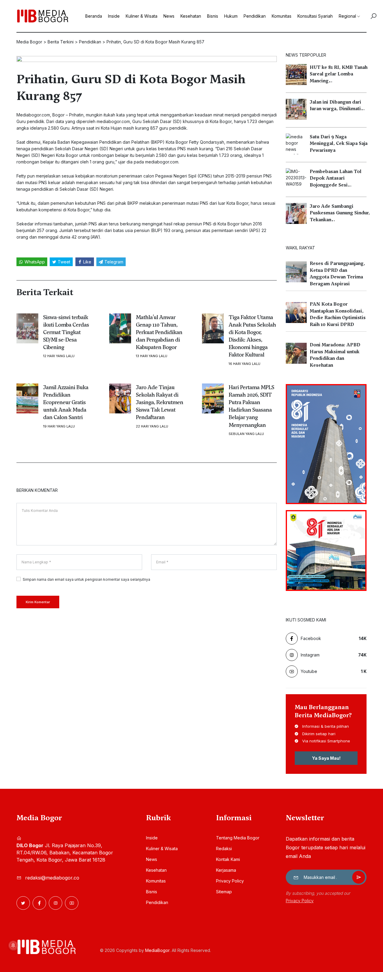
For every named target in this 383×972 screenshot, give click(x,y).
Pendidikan (255, 16)
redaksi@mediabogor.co (52, 878)
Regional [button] (347, 16)
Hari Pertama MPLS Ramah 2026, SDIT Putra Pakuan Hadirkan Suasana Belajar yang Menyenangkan (251, 406)
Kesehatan (190, 16)
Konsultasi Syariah (315, 16)
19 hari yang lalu (59, 426)
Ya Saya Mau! (326, 758)
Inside (114, 16)
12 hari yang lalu (59, 356)
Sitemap (224, 891)
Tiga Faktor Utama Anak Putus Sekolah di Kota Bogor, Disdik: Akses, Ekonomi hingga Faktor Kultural (252, 336)
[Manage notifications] (13, 945)
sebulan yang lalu (246, 434)
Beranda (93, 16)
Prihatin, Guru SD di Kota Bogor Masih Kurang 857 (130, 87)
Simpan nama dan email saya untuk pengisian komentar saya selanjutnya (86, 579)
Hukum (231, 16)
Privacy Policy (230, 880)
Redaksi (224, 848)
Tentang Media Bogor (237, 837)
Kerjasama (226, 870)
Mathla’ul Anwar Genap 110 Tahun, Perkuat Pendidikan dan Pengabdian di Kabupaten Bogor (159, 332)
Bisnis (212, 16)
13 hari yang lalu (151, 356)
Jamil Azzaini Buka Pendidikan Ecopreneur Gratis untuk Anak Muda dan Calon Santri (65, 402)
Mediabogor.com (33, 114)
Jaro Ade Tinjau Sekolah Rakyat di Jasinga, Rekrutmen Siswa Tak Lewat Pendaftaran (159, 402)
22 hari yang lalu (152, 426)
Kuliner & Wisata (141, 16)
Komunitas (281, 16)
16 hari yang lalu (244, 364)
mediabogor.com (113, 121)
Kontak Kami (228, 859)
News (168, 16)
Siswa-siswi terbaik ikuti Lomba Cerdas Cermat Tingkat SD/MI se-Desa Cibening (66, 332)
